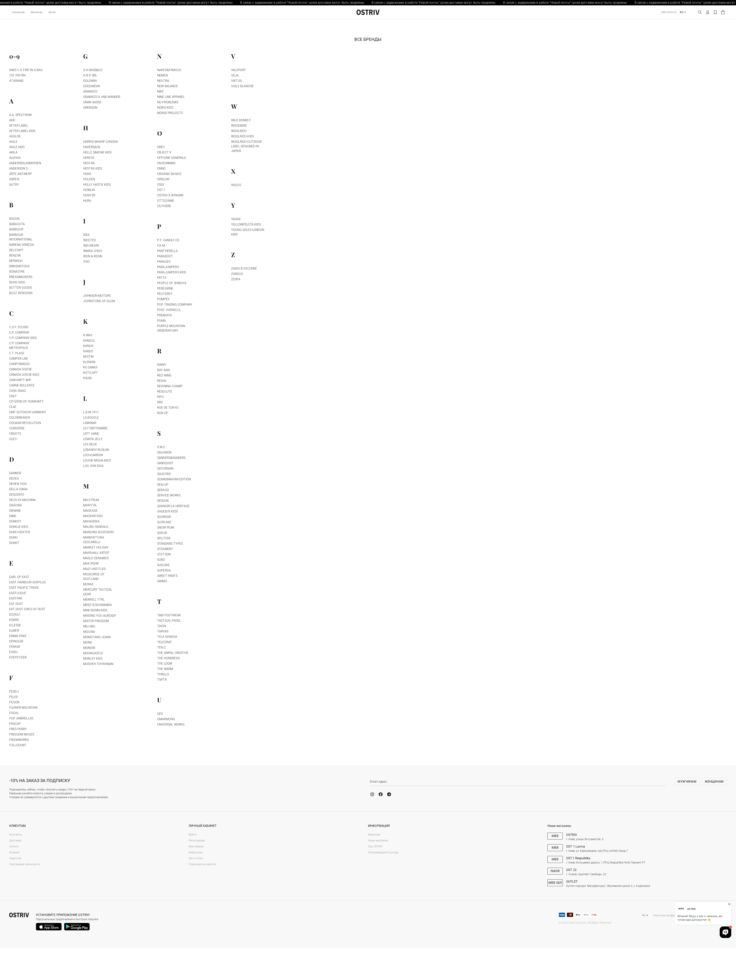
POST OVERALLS (168, 310)
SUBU (161, 560)
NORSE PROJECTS (170, 113)
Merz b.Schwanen (97, 605)
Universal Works (170, 724)
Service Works (168, 495)
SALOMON (164, 452)
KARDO (88, 351)
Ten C (161, 647)
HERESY (88, 158)
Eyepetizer (18, 657)
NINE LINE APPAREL (171, 97)
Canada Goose (20, 369)
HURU (87, 200)
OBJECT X (164, 152)
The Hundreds (168, 658)
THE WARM (165, 669)
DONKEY (15, 521)
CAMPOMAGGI (19, 364)
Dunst (14, 543)
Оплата (14, 846)
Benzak (15, 255)
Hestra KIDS (92, 168)
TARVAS (162, 631)
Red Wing (164, 375)
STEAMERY (165, 549)
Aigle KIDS (17, 147)
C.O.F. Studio (18, 327)
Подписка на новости (202, 864)
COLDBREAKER (19, 417)
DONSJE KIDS (18, 527)
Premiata (164, 315)
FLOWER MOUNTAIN (23, 707)
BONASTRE (17, 271)
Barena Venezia (21, 245)
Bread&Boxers (20, 277)
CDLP (13, 396)
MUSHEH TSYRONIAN (98, 664)
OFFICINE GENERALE (171, 158)
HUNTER (89, 195)
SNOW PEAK (165, 527)
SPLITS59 (163, 538)
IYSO (86, 261)
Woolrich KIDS (242, 136)
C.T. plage (17, 353)
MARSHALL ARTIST (96, 553)
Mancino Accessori (98, 532)
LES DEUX (90, 444)
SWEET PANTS (167, 576)
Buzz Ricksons (20, 293)
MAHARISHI (91, 521)
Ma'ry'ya (89, 505)
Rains (161, 364)
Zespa (235, 279)
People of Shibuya (171, 283)
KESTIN (88, 356)
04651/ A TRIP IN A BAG (26, 70)
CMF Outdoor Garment (27, 412)
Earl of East (19, 577)
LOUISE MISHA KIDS (97, 460)
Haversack (91, 147)
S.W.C (161, 447)
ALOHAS (15, 158)
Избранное (196, 852)
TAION (161, 626)
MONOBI (89, 648)
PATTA (161, 278)
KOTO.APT (90, 373)
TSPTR (162, 679)
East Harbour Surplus (27, 582)
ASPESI (14, 179)
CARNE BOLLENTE (21, 385)
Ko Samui (90, 367)
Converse (17, 428)
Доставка (15, 840)
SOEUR (162, 533)
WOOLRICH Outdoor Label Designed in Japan (246, 146)
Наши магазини (378, 840)
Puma (161, 320)
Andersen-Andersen (25, 163)
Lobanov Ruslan (96, 450)
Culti (13, 439)
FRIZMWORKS (19, 740)
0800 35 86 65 (668, 12)
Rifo (160, 397)
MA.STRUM (91, 500)
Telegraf (164, 642)
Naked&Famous (169, 70)
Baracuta (17, 224)
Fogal (14, 713)
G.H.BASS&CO (93, 70)
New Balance (167, 86)
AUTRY (14, 184)
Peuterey (164, 294)
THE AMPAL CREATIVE (172, 653)
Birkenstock (19, 266)
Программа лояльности (24, 864)
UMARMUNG (166, 719)
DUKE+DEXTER (19, 532)
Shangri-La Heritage (173, 506)
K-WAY (88, 335)
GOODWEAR (91, 86)
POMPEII (163, 299)
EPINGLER (16, 641)
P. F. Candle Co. (168, 240)
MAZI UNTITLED (94, 569)
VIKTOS (236, 81)
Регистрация (197, 840)
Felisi (13, 697)
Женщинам (18, 12)
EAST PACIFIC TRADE (24, 587)
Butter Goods (20, 287)
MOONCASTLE (93, 653)
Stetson (164, 554)
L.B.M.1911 (91, 412)
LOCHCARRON (93, 455)
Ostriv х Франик (170, 195)
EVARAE (14, 646)
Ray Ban (163, 370)
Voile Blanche (242, 86)
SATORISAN (165, 468)
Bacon (14, 219)
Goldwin (90, 81)
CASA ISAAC (17, 391)
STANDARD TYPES (170, 543)
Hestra (89, 163)
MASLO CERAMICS (96, 558)
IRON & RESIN (92, 256)
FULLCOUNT (17, 745)
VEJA (235, 75)
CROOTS (15, 433)
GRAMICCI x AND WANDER (101, 97)
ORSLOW (163, 179)
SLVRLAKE (164, 522)
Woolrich (238, 131)
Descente (16, 494)
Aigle (13, 141)
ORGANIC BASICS (169, 174)
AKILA (13, 152)
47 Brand (16, 81)
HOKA (87, 174)
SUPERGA (164, 570)
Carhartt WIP (20, 380)
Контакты (15, 834)
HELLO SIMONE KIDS (97, 152)
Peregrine (165, 288)
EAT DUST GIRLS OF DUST (27, 609)
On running (166, 163)
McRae (88, 584)
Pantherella (167, 251)
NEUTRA (163, 81)
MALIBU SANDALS (95, 527)
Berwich (15, 261)
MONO (87, 642)
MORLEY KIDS (93, 658)
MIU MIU (89, 626)
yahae (236, 219)
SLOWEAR (164, 517)
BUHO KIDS (17, 282)
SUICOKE (163, 565)
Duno (13, 537)
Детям (52, 12)
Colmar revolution (25, 423)
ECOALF (14, 614)
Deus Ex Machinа (22, 500)
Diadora (15, 505)
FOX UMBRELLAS (21, 718)
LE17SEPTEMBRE (95, 428)
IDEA (86, 235)
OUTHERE (164, 206)
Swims (162, 581)
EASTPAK (15, 598)
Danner (15, 473)
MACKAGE (90, 510)
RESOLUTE (164, 391)
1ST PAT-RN (17, 75)
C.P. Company (19, 332)
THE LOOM (164, 663)
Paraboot (165, 256)
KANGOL (89, 340)
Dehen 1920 (18, 484)
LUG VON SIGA (93, 466)
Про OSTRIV (375, 846)
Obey (161, 147)
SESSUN (162, 501)
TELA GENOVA (167, 637)
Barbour (16, 229)
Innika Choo (92, 251)
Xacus (236, 185)
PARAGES (163, 261)
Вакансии (374, 834)
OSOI (160, 184)
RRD (160, 402)
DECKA (14, 478)
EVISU (13, 652)
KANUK (88, 346)
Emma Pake (17, 636)
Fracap (15, 724)
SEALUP (162, 484)
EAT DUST (16, 604)
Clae (12, 407)
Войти (192, 834)
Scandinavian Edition (174, 479)
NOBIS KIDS (165, 107)
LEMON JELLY (93, 439)
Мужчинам (36, 12)
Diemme (15, 510)
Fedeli (14, 691)
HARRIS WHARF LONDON (100, 141)
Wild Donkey (241, 120)
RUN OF (162, 413)
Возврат (14, 852)
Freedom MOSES (21, 734)
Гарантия (15, 858)
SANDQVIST (165, 463)
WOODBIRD (239, 125)
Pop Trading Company (174, 304)
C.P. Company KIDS (23, 338)
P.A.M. (161, 245)
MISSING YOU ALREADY (99, 615)
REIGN (161, 381)
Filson (14, 702)
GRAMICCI (90, 91)
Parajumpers (168, 267)
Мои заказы (196, 846)
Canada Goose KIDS (24, 374)
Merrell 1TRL (93, 599)
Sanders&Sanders (171, 458)
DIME (12, 516)
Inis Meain (91, 245)
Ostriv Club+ (196, 858)
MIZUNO (89, 632)
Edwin (14, 620)
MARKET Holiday (95, 547)
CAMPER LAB (18, 358)
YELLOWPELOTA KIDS (246, 224)
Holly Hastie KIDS (97, 184)
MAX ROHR (91, 563)
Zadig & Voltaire (244, 268)
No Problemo (167, 102)
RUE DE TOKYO (167, 407)
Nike (160, 91)
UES (160, 714)
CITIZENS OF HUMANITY (26, 401)
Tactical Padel (169, 620)
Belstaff (16, 250)
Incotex (89, 240)
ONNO (161, 168)
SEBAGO (163, 490)
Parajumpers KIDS (171, 272)
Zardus (237, 274)
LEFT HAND (91, 433)
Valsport (238, 70)
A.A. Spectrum (20, 115)
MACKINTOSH (93, 516)
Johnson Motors (97, 296)
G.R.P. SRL (90, 75)
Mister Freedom (96, 621)
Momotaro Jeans (97, 637)
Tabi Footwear (169, 615)
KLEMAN (89, 362)
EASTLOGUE (17, 593)
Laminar (89, 423)
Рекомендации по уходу (383, 852)
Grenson (90, 107)
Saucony (164, 474)
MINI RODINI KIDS (95, 610)
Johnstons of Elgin (99, 301)
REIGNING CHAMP (169, 386)
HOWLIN (89, 190)
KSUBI (87, 378)
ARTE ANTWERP (20, 174)
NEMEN (162, 75)
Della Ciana (18, 489)
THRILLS (163, 674)
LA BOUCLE (91, 417)
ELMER (14, 630)
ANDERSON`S (18, 168)
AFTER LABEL (18, 125)
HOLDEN (89, 179)
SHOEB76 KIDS (167, 511)
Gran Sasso (92, 102)
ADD (12, 120)
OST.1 (161, 190)
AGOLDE (15, 136)
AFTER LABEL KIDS (22, 131)
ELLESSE (15, 625)
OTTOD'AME (165, 200)
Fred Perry (18, 729)
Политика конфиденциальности (673, 915)
